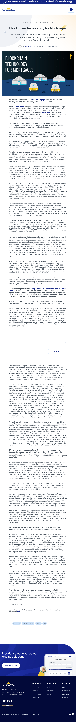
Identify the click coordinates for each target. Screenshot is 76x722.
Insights (38, 623)
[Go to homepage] (8, 9)
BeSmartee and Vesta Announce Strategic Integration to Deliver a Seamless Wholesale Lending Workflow (36, 2)
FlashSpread (36, 687)
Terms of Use (5, 714)
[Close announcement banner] (71, 2)
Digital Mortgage (28, 623)
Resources (52, 683)
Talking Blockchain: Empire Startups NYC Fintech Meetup (37, 290)
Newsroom (66, 691)
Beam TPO (36, 698)
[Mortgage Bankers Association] (15, 703)
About (64, 687)
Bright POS (36, 691)
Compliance (24, 714)
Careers (65, 698)
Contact (32, 714)
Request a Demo (11, 665)
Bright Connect (37, 694)
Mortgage (55, 46)
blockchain (20, 107)
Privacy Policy (15, 714)
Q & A (44, 623)
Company (67, 683)
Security (39, 714)
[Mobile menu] (71, 9)
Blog (29, 22)
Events (49, 694)
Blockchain (16, 623)
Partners (65, 694)
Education (51, 691)
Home (25, 22)
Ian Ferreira (45, 112)
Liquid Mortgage (38, 100)
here (19, 612)
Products (36, 683)
